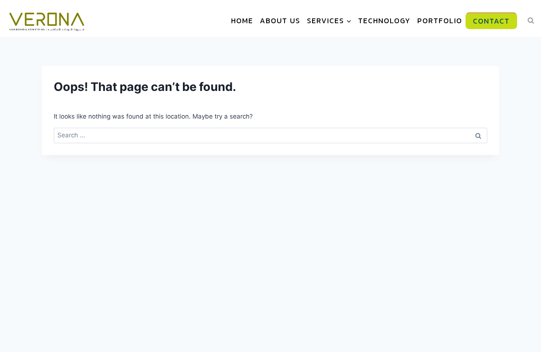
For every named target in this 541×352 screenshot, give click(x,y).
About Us (280, 20)
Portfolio (439, 20)
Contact (491, 21)
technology (384, 20)
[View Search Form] (531, 20)
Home (242, 20)
